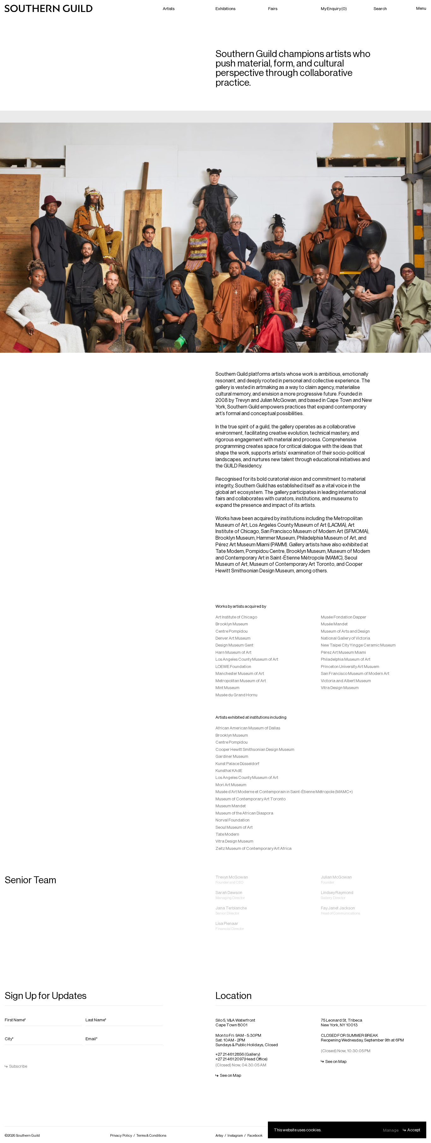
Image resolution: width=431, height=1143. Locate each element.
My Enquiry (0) (334, 8)
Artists (168, 8)
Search (380, 8)
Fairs (272, 8)
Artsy (219, 1135)
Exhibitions (225, 8)
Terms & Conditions (151, 1135)
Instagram (235, 1135)
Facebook (255, 1135)
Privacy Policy (121, 1135)
